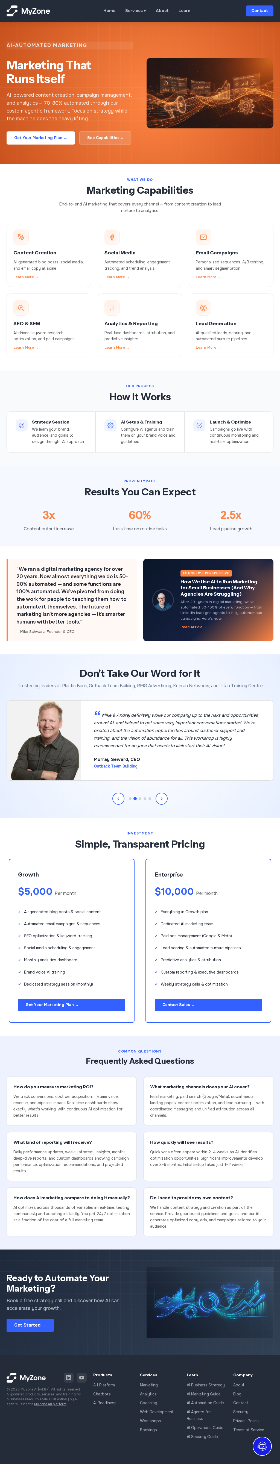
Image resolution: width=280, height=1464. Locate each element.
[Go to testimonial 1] (130, 798)
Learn (184, 10)
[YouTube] (82, 1378)
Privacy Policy (246, 1420)
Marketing (149, 1385)
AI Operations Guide (205, 1427)
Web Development (157, 1411)
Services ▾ (135, 10)
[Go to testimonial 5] (149, 798)
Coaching (148, 1402)
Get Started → (30, 1325)
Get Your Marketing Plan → (40, 137)
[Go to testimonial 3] (140, 798)
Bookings (148, 1429)
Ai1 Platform (104, 1385)
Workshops (150, 1420)
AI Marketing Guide (204, 1394)
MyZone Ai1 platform (50, 1404)
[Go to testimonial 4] (145, 798)
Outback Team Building (116, 766)
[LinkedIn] (69, 1378)
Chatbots (102, 1394)
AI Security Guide (202, 1436)
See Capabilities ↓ (105, 137)
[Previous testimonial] (118, 799)
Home (109, 10)
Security (240, 1411)
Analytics (148, 1394)
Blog (237, 1394)
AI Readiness (104, 1402)
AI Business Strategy (206, 1385)
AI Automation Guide (205, 1402)
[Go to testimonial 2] (135, 798)
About (162, 10)
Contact (259, 10)
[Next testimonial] (162, 799)
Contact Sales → (178, 1004)
